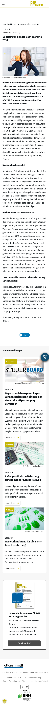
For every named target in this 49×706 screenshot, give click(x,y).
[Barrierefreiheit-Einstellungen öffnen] (45, 357)
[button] (4, 701)
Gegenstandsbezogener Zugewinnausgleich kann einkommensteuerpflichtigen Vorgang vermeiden (24, 399)
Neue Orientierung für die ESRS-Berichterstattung (24, 539)
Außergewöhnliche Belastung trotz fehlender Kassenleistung (24, 474)
